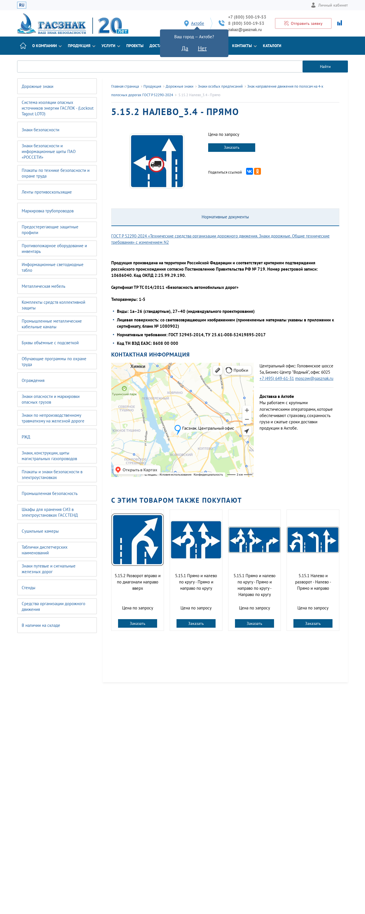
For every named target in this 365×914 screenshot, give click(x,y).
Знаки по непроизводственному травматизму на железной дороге (53, 418)
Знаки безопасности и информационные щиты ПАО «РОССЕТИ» (49, 151)
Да (185, 48)
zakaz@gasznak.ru (245, 29)
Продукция (79, 45)
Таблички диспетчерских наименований (45, 549)
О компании (44, 45)
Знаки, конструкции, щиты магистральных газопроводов (49, 455)
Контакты (242, 45)
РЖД (26, 437)
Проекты (134, 45)
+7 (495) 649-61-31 (276, 378)
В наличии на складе (41, 625)
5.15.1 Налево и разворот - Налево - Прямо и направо (313, 582)
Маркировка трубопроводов (48, 211)
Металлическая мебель (43, 286)
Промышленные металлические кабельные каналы (52, 323)
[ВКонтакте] (249, 171)
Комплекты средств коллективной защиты (53, 305)
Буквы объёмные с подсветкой (50, 342)
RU (21, 5)
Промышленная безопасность (50, 493)
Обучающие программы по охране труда (54, 361)
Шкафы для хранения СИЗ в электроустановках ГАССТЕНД (50, 512)
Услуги (108, 45)
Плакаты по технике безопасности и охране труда (56, 173)
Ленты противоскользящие (47, 192)
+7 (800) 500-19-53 (247, 17)
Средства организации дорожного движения (53, 606)
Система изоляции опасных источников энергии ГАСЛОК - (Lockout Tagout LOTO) (58, 108)
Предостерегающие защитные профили (50, 229)
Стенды (28, 587)
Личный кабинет (333, 5)
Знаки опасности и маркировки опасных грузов (51, 399)
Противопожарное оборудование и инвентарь (54, 248)
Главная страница (125, 86)
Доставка (159, 45)
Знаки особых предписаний (220, 86)
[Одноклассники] (257, 171)
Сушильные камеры (40, 531)
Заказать (232, 147)
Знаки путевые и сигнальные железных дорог (49, 568)
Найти (325, 66)
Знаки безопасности (40, 129)
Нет (202, 48)
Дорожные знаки (37, 86)
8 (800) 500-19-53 (246, 23)
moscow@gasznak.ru (314, 378)
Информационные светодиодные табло (53, 267)
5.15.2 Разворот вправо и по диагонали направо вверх (138, 582)
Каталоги (272, 45)
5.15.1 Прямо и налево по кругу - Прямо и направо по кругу (196, 582)
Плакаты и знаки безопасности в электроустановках (52, 474)
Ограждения (33, 380)
